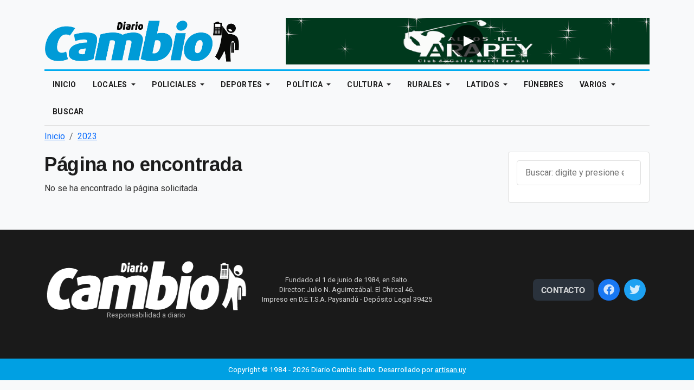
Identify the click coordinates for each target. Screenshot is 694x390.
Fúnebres (543, 84)
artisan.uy (450, 369)
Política (305, 84)
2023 (87, 136)
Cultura (365, 84)
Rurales (425, 84)
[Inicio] (142, 40)
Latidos (483, 84)
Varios (594, 84)
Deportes (242, 84)
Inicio (64, 84)
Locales (111, 84)
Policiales (175, 84)
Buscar (68, 111)
